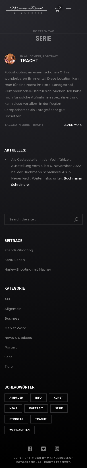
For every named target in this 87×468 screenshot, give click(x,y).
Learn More (73, 124)
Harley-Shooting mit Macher (27, 269)
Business (11, 318)
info (38, 397)
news (13, 408)
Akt (7, 299)
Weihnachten (19, 430)
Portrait (50, 56)
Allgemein (32, 56)
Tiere (8, 367)
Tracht (29, 60)
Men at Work (15, 328)
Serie (25, 124)
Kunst (58, 397)
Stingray (16, 419)
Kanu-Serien (14, 260)
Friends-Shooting (18, 250)
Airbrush (16, 397)
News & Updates (18, 338)
